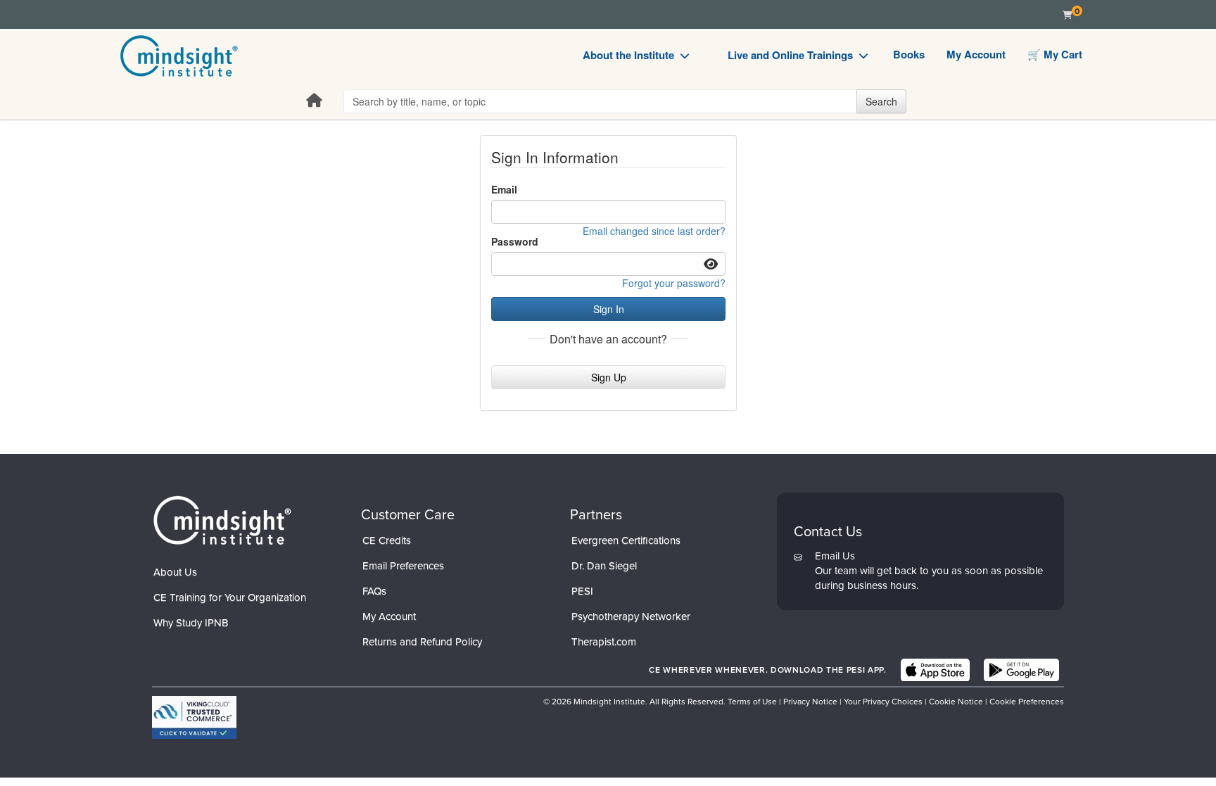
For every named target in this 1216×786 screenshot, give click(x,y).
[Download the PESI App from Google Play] (1021, 670)
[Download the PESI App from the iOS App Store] (935, 670)
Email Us (835, 556)
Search (881, 101)
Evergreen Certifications (625, 540)
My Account (976, 54)
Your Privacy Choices (883, 701)
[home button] (314, 101)
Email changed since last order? (654, 231)
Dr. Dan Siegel (604, 565)
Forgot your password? (674, 283)
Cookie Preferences (1026, 701)
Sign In (608, 309)
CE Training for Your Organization (229, 597)
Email (504, 189)
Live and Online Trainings (790, 55)
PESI (582, 591)
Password (514, 241)
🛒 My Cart (1054, 54)
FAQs (374, 591)
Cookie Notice (956, 701)
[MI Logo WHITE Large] (222, 519)
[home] (179, 56)
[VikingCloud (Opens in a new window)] (194, 717)
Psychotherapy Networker (630, 616)
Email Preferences (403, 565)
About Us (175, 572)
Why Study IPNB (190, 622)
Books (909, 54)
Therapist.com (603, 641)
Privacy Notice (810, 701)
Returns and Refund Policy (422, 641)
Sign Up (608, 377)
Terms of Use (752, 701)
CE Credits (386, 540)
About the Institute (628, 55)
